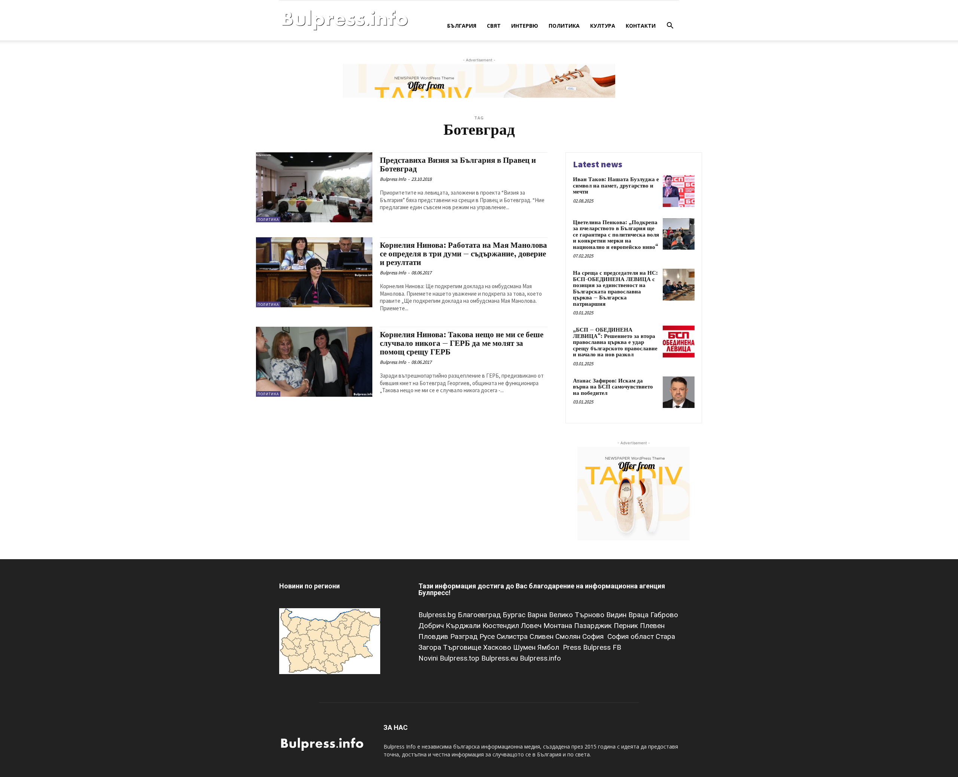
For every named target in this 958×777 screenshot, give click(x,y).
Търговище (463, 647)
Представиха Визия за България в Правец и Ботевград (458, 165)
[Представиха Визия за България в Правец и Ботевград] (314, 187)
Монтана (558, 625)
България (461, 25)
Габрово (664, 614)
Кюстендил (501, 625)
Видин (617, 614)
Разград (464, 636)
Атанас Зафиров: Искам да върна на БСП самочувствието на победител (613, 387)
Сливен (542, 636)
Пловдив (434, 636)
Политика (564, 25)
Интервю (524, 25)
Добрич (432, 625)
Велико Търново (577, 614)
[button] (670, 26)
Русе (488, 636)
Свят (494, 25)
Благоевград (480, 614)
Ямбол (550, 647)
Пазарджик (594, 625)
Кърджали (464, 625)
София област (631, 636)
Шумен (525, 647)
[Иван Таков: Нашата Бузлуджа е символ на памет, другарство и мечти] (679, 191)
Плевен (652, 625)
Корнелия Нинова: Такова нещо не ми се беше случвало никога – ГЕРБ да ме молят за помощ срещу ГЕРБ (461, 343)
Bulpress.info (541, 658)
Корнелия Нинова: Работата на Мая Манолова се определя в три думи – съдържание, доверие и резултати (463, 254)
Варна (538, 614)
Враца (639, 614)
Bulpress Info (393, 179)
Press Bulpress (587, 647)
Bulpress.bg (438, 614)
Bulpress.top (460, 658)
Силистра (513, 636)
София (593, 636)
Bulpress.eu (500, 658)
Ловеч (532, 625)
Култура (602, 25)
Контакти (641, 25)
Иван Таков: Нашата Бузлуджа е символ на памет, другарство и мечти (616, 185)
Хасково (498, 647)
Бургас (515, 614)
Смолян (568, 636)
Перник (627, 625)
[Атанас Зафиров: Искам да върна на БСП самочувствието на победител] (679, 392)
